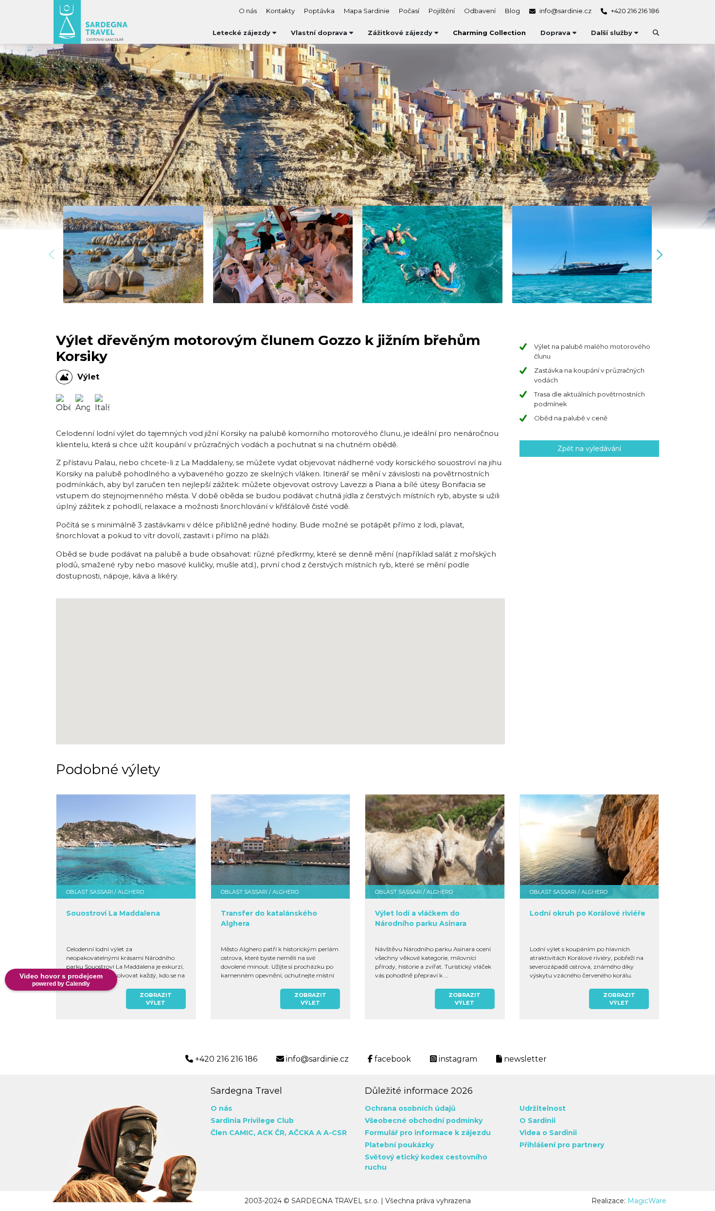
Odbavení (480, 11)
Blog (512, 11)
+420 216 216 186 (634, 11)
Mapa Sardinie (367, 11)
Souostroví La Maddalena (113, 913)
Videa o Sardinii (548, 1132)
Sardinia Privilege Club (252, 1120)
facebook (392, 1059)
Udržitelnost (542, 1108)
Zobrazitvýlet (156, 999)
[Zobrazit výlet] (126, 847)
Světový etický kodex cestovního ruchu (426, 1162)
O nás (248, 11)
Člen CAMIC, (233, 1132)
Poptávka (319, 11)
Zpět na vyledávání (589, 448)
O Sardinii (537, 1120)
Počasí (409, 11)
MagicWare (646, 1200)
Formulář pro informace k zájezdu (428, 1132)
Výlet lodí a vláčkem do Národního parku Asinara (420, 918)
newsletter (524, 1059)
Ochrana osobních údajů (410, 1108)
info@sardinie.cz (564, 11)
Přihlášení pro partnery (561, 1144)
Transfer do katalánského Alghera (269, 918)
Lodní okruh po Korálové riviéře (587, 913)
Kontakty (280, 11)
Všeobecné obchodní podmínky (424, 1120)
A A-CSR (331, 1132)
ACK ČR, (271, 1132)
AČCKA (301, 1132)
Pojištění (442, 11)
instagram (457, 1059)
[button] (663, 255)
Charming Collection (489, 32)
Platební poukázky (399, 1144)
